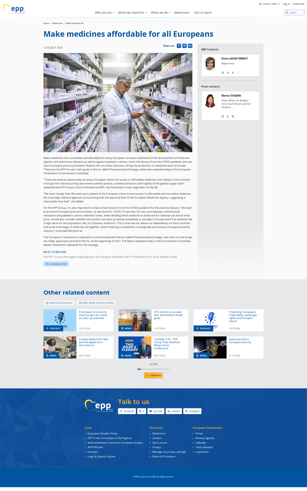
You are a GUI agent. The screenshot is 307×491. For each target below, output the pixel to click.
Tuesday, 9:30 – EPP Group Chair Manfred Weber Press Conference (167, 344)
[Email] (222, 72)
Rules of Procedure (163, 456)
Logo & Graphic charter (102, 456)
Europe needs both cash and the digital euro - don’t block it (93, 342)
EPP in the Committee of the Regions (110, 438)
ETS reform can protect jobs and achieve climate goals (168, 315)
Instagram (194, 411)
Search (293, 12)
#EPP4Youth (95, 447)
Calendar (200, 442)
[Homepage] (14, 9)
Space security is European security (240, 341)
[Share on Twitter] (184, 46)
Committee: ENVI (58, 263)
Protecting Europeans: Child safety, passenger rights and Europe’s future (243, 317)
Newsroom (57, 23)
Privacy (156, 447)
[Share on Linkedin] (190, 46)
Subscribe (298, 4)
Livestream (202, 452)
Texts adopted (204, 447)
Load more (155, 375)
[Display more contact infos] (238, 72)
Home (46, 23)
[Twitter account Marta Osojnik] (233, 116)
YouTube (157, 411)
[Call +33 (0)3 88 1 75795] (233, 72)
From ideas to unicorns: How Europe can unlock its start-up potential (93, 315)
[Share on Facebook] (179, 46)
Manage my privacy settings (169, 452)
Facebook (129, 411)
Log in (286, 4)
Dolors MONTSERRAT (234, 58)
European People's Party (102, 433)
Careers (157, 438)
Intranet (93, 452)
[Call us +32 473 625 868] (228, 116)
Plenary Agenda (204, 438)
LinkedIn (175, 411)
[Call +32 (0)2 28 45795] (228, 72)
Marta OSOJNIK (231, 95)
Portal (199, 433)
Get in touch (159, 442)
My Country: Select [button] (268, 3)
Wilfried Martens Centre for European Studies (115, 442)
